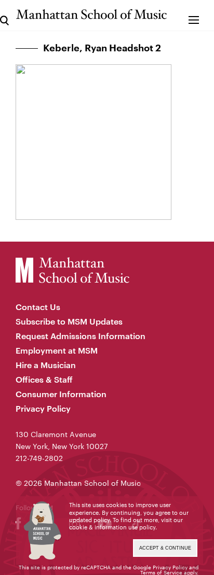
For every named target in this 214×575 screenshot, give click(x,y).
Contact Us (38, 307)
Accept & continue (165, 548)
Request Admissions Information (80, 336)
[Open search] (4, 15)
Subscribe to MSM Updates (69, 321)
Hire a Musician (46, 365)
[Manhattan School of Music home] (91, 14)
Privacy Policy (43, 408)
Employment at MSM (57, 350)
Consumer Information (61, 394)
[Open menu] (194, 15)
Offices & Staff (44, 379)
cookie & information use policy (112, 527)
